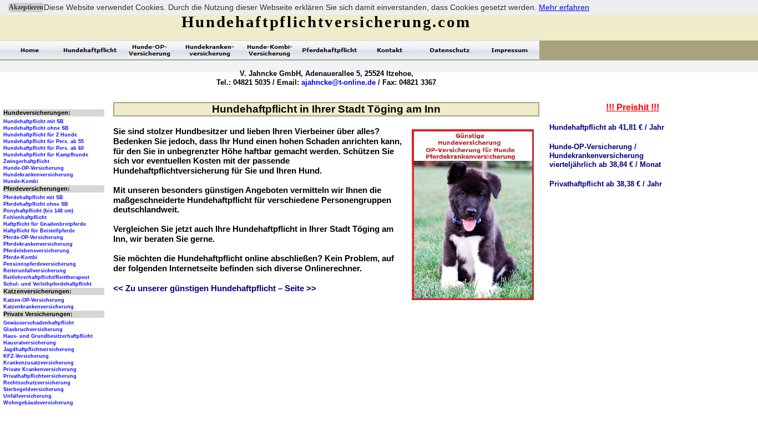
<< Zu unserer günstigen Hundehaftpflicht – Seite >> (214, 288)
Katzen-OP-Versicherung (33, 300)
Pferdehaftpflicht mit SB (33, 197)
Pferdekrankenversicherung (38, 244)
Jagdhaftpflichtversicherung (38, 349)
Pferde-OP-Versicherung (33, 237)
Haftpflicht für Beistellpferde (39, 231)
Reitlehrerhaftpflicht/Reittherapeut (46, 277)
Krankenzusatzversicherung (38, 363)
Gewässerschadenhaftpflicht (38, 323)
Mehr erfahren (564, 7)
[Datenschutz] (449, 50)
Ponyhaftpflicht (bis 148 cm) (38, 211)
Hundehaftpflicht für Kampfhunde (45, 155)
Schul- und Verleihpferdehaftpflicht (47, 284)
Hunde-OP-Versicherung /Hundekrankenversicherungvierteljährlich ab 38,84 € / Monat (605, 156)
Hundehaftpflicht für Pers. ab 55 (43, 141)
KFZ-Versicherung (26, 356)
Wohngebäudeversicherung (38, 402)
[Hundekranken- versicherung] (210, 50)
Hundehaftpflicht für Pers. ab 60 (43, 148)
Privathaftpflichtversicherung (40, 376)
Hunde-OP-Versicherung (33, 168)
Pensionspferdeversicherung (39, 264)
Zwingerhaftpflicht (26, 161)
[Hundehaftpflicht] (90, 50)
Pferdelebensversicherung (36, 250)
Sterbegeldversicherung (33, 389)
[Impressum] (509, 50)
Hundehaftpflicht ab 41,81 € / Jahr (606, 127)
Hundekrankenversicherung (38, 175)
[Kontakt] (390, 50)
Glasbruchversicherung (33, 329)
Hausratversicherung (29, 343)
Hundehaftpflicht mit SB (33, 121)
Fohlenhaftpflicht (25, 217)
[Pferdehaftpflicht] (330, 50)
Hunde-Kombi (20, 181)
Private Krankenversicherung (40, 369)
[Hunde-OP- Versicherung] (150, 50)
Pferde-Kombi (20, 257)
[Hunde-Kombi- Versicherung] (270, 50)
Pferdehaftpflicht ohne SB (35, 204)
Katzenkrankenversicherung (38, 307)
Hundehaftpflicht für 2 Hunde (40, 135)
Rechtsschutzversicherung (36, 383)
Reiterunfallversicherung (34, 270)
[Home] (30, 50)
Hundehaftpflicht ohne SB (36, 128)
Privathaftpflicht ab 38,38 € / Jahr (605, 184)
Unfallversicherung (27, 396)
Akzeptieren (26, 7)
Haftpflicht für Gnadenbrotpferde (44, 224)
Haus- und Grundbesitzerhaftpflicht (48, 336)
